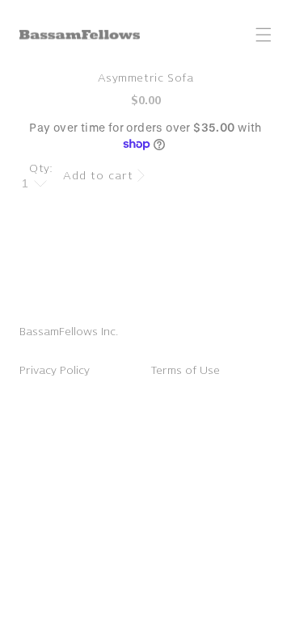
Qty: (41, 168)
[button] (263, 34)
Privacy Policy (54, 370)
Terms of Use (185, 370)
